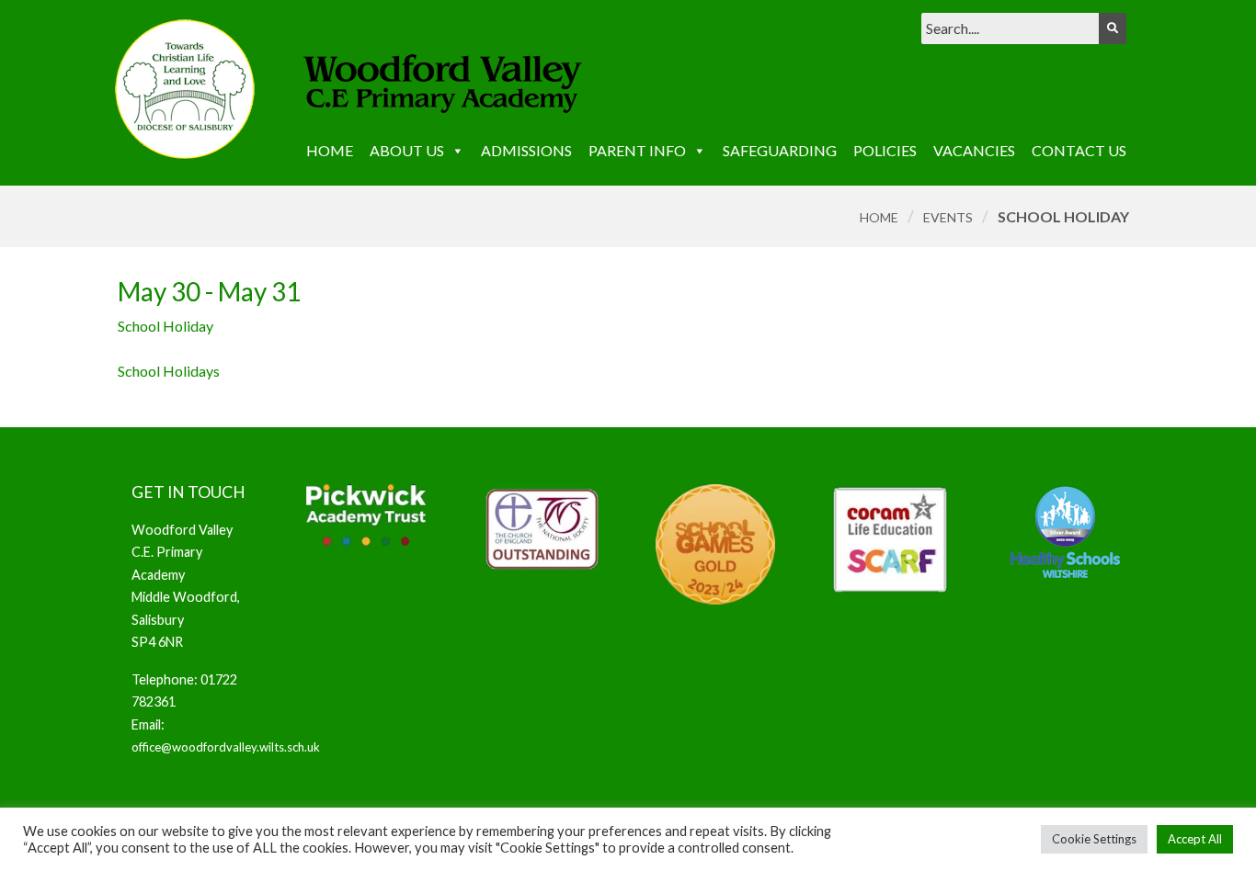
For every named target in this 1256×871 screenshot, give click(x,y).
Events (948, 217)
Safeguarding (780, 150)
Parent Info (637, 150)
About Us (407, 150)
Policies (885, 150)
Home (329, 150)
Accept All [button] (1195, 838)
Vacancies (974, 150)
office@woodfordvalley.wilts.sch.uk (225, 747)
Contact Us (1079, 150)
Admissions (526, 150)
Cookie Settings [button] (1094, 838)
